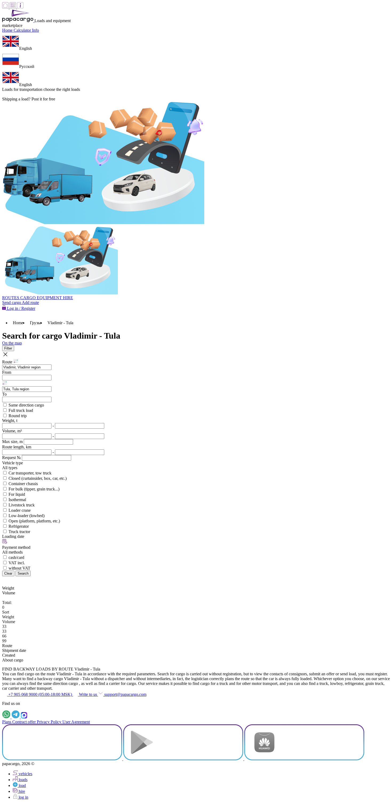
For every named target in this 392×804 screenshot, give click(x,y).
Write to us (88, 694)
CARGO (28, 297)
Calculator (23, 30)
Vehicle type (12, 463)
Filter (8, 348)
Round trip (18, 415)
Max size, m (13, 441)
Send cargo (12, 302)
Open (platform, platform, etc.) (34, 521)
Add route (30, 302)
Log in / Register (20, 308)
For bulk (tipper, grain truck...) (34, 489)
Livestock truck (22, 505)
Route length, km (16, 447)
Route (7, 362)
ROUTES (11, 297)
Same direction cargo (26, 405)
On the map (12, 343)
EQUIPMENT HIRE (55, 297)
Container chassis (23, 483)
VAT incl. (17, 563)
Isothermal (17, 499)
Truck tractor (19, 531)
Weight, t (9, 420)
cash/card (16, 557)
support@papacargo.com (124, 694)
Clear (8, 573)
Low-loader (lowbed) (27, 515)
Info (35, 30)
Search (23, 573)
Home (8, 30)
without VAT (19, 568)
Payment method (16, 547)
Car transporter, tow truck (30, 473)
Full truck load (21, 410)
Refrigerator (19, 526)
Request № (12, 457)
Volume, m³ (12, 431)
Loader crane (20, 510)
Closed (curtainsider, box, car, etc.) (38, 478)
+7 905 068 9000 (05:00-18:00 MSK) (40, 694)
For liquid (17, 494)
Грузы (35, 322)
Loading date (13, 536)
